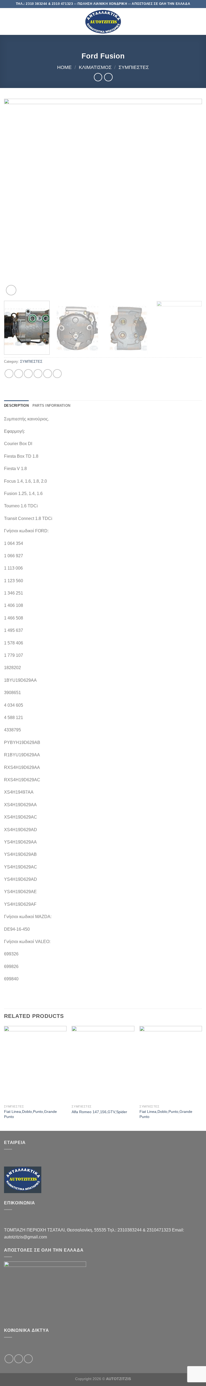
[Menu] (7, 21)
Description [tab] (16, 406)
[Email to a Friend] (38, 373)
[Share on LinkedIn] (57, 373)
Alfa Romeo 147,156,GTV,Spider (99, 1112)
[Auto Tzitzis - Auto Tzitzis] (103, 21)
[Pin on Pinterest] (47, 373)
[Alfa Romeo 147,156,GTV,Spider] (103, 1064)
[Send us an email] (28, 1358)
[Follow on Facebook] (9, 1358)
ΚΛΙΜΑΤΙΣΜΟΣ (95, 67)
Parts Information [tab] (51, 406)
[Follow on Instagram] (18, 1358)
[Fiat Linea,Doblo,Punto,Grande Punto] (35, 1064)
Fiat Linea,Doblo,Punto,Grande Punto (30, 1114)
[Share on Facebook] (18, 373)
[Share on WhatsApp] (9, 373)
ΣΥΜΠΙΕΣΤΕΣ (134, 67)
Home (64, 67)
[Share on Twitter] (28, 373)
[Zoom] (11, 290)
